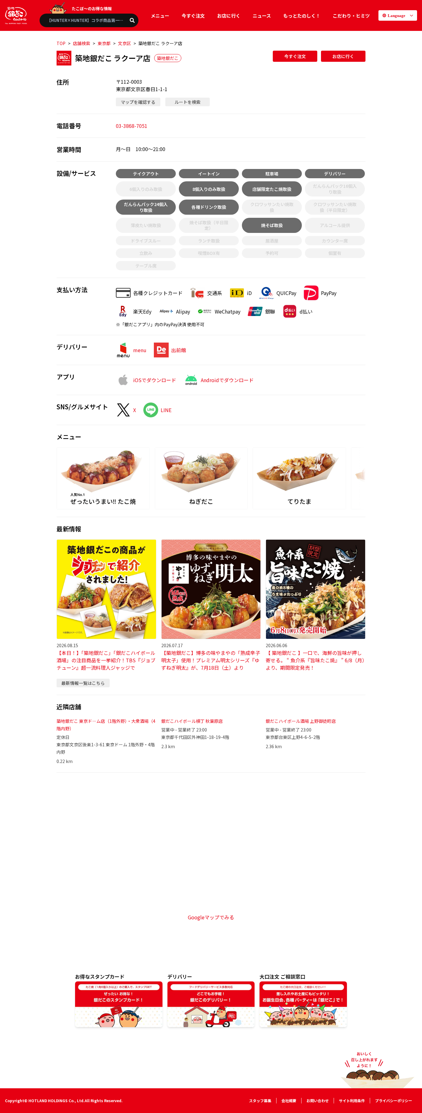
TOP (61, 43)
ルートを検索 (187, 102)
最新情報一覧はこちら (83, 683)
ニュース (262, 15)
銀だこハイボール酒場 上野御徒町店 (301, 721)
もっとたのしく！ (301, 15)
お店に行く (228, 15)
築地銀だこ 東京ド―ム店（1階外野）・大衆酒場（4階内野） (106, 724)
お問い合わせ (317, 1100)
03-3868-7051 (131, 125)
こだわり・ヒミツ (351, 15)
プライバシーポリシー (393, 1100)
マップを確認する (138, 102)
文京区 (124, 43)
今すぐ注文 (193, 15)
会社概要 (288, 1100)
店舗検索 (81, 43)
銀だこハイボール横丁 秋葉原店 (192, 721)
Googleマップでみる (211, 917)
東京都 (104, 43)
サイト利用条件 (352, 1100)
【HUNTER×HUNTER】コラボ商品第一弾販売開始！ (92, 20)
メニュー (160, 15)
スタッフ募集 (260, 1100)
